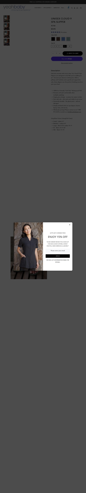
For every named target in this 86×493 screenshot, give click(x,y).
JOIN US (58, 256)
